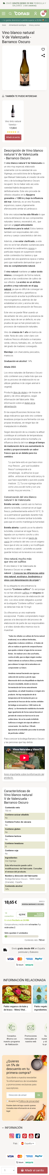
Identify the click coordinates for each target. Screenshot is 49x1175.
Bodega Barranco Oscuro (33, 904)
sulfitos (25, 593)
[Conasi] (21, 13)
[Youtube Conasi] (31, 1135)
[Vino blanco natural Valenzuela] (24, 67)
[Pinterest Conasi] (24, 1135)
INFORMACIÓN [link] (13, 1127)
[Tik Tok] (37, 1136)
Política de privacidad (29, 1101)
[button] (10, 13)
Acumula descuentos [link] (38, 914)
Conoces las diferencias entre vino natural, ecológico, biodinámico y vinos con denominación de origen (24, 576)
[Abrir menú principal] (3, 13)
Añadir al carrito (13, 137)
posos (31, 248)
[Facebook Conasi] (18, 1135)
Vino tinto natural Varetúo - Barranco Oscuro (13, 123)
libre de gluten (20, 392)
